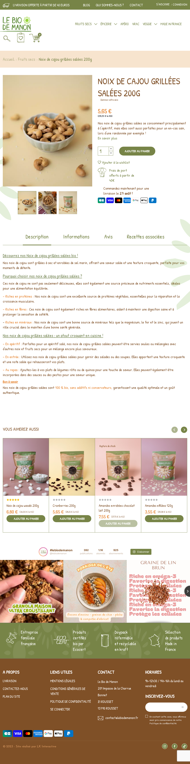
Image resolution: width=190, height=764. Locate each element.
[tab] (37, 239)
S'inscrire (163, 4)
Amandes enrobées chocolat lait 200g (117, 508)
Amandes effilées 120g (159, 505)
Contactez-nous (15, 688)
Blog (86, 5)
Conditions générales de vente (67, 691)
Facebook (174, 746)
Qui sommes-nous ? (110, 5)
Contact (136, 5)
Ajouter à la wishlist (116, 162)
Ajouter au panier (137, 151)
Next (79, 131)
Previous (15, 131)
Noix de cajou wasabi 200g (22, 505)
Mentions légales (62, 681)
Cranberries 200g (64, 505)
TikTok (184, 746)
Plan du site (11, 696)
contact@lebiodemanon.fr (121, 717)
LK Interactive (46, 746)
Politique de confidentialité (70, 701)
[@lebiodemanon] (43, 552)
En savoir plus (107, 138)
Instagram (165, 746)
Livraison (9, 681)
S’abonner (182, 707)
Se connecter (60, 709)
